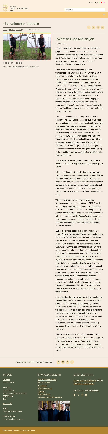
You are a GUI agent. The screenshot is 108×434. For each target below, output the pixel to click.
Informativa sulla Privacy (84, 384)
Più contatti (7, 404)
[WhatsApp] (98, 27)
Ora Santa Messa (28, 430)
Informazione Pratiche (47, 380)
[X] (93, 27)
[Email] (102, 27)
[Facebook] (88, 27)
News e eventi (44, 383)
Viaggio (41, 391)
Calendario (42, 386)
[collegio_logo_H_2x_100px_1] (15, 6)
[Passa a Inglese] (104, 3)
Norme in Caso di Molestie (85, 380)
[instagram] (82, 395)
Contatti (16, 430)
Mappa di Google (45, 388)
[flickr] (86, 395)
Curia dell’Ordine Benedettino (50, 397)
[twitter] (78, 395)
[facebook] (74, 395)
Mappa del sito (44, 394)
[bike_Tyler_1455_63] (27, 34)
